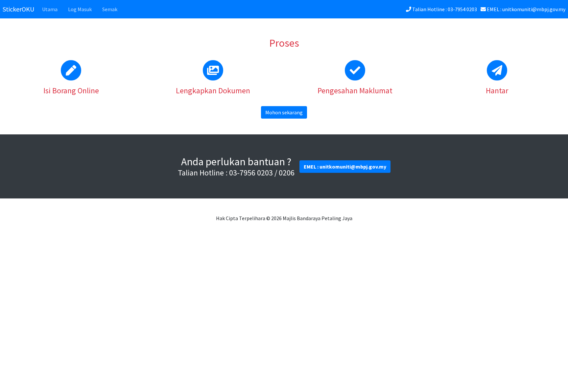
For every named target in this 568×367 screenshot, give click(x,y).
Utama (50, 9)
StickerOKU (18, 9)
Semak (109, 9)
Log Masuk (80, 9)
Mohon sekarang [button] (284, 112)
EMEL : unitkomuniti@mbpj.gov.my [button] (345, 166)
